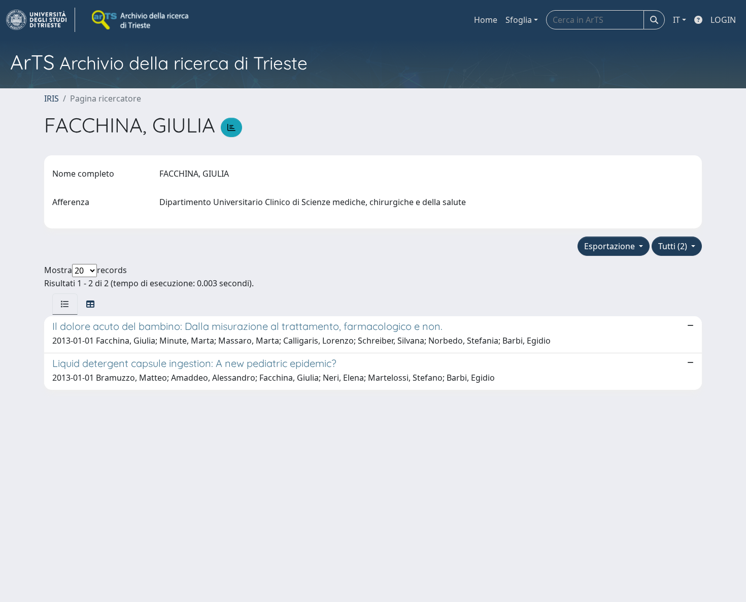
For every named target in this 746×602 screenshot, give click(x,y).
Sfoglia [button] (518, 19)
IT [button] (676, 19)
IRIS (51, 98)
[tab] (65, 304)
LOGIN (723, 19)
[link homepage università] (141, 20)
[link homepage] (40, 20)
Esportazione (610, 246)
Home (485, 19)
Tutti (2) (673, 246)
